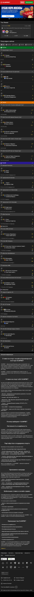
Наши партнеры (19, 553)
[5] (22, 18)
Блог (2, 555)
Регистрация (29, 2)
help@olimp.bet (6, 577)
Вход (22, 2)
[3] (17, 18)
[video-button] (32, 287)
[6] (24, 18)
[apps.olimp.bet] (4, 559)
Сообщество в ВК (20, 580)
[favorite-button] (25, 26)
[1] (12, 18)
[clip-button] (1, 53)
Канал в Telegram (20, 577)
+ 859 (29, 25)
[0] (9, 18)
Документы (27, 553)
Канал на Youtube (7, 583)
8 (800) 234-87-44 (7, 580)
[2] (14, 18)
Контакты (11, 553)
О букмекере (4, 553)
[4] (19, 18)
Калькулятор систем (10, 555)
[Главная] (5, 2)
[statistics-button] (26, 26)
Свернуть (3, 548)
